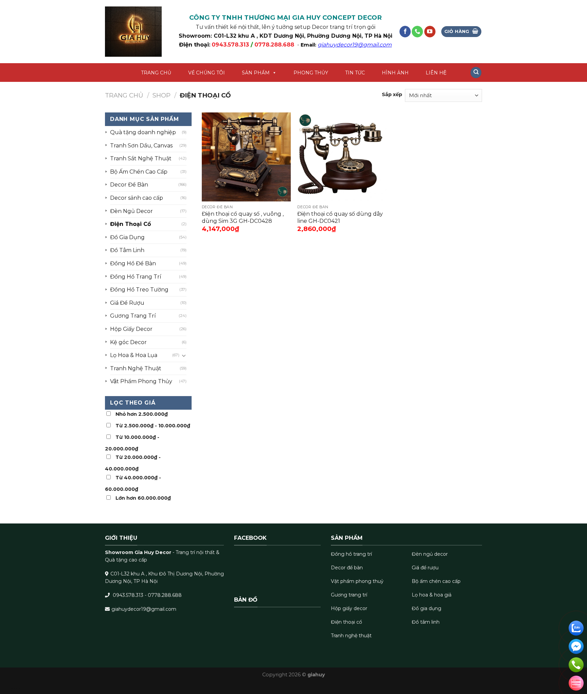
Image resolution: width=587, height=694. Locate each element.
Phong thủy (311, 73)
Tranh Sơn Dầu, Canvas (141, 145)
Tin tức (355, 73)
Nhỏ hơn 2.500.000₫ (141, 414)
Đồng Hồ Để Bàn (133, 263)
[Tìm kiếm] (475, 72)
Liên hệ (436, 73)
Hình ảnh (395, 73)
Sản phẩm (256, 73)
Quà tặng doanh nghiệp (143, 132)
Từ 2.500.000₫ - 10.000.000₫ (152, 426)
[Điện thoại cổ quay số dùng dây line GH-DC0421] (341, 156)
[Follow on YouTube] (429, 31)
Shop (162, 95)
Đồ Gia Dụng (127, 237)
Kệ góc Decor (128, 342)
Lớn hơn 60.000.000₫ (143, 498)
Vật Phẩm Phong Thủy (141, 381)
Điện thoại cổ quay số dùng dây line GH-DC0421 (340, 217)
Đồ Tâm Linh (127, 250)
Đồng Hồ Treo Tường (139, 289)
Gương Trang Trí (133, 316)
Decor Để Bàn (129, 184)
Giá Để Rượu (127, 303)
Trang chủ (156, 73)
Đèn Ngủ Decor (131, 211)
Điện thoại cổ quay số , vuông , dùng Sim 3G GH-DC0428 (243, 217)
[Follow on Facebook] (405, 31)
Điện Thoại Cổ (130, 224)
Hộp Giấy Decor (131, 329)
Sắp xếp (392, 94)
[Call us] (417, 31)
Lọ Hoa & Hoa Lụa (133, 355)
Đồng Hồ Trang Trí (135, 276)
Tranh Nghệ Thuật (135, 368)
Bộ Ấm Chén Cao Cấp (138, 171)
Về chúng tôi (206, 73)
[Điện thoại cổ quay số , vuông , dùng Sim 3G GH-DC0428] (246, 156)
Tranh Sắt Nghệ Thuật (141, 158)
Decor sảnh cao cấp (136, 198)
